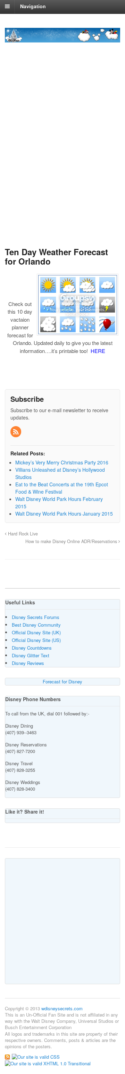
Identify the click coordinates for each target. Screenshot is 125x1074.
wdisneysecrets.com (62, 1008)
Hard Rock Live (22, 534)
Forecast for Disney (62, 681)
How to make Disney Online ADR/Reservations (71, 541)
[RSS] (16, 432)
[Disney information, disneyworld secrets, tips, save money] (62, 38)
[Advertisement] (62, 168)
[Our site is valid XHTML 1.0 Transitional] (48, 1063)
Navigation (33, 6)
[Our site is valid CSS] (36, 1056)
